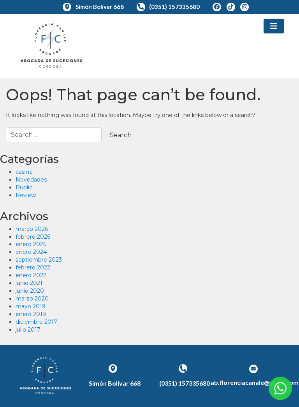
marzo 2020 (32, 298)
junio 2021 (29, 282)
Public (24, 187)
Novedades (31, 179)
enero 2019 (31, 314)
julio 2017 (28, 329)
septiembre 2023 (39, 259)
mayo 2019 (31, 306)
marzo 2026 (32, 228)
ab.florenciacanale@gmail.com (255, 382)
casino (24, 171)
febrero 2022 (33, 267)
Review (26, 195)
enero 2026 (31, 244)
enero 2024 (31, 251)
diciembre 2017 (36, 321)
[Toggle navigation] (274, 26)
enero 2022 (31, 275)
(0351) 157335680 (174, 6)
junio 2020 (30, 290)
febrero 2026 (33, 236)
